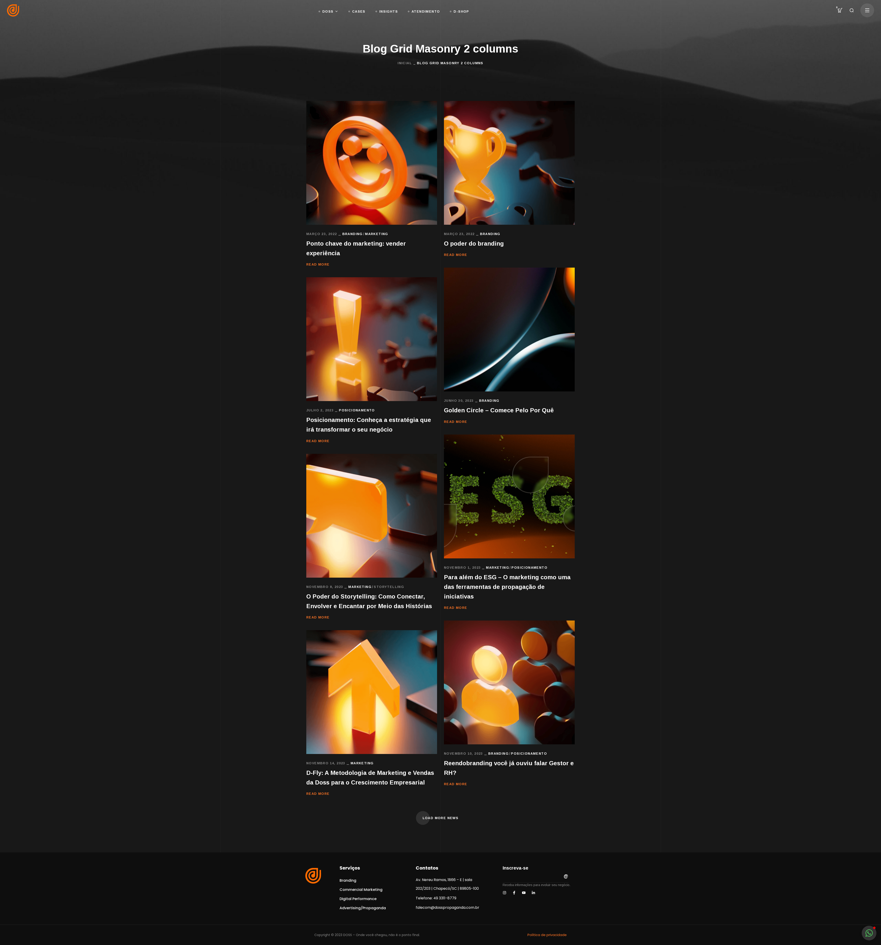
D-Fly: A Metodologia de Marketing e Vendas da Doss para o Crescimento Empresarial (370, 777)
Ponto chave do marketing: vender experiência (356, 248)
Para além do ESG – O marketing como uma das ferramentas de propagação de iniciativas (507, 587)
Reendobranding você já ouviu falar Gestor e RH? (509, 768)
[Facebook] (514, 892)
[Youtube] (523, 892)
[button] (840, 10)
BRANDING (352, 234)
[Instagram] (504, 892)
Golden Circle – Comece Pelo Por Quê (499, 410)
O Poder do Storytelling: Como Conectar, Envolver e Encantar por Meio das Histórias (369, 601)
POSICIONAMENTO (357, 410)
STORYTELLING (389, 587)
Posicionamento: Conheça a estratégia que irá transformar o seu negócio (368, 424)
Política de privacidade (547, 934)
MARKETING (376, 234)
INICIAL (405, 63)
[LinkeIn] (533, 892)
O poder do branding (474, 243)
